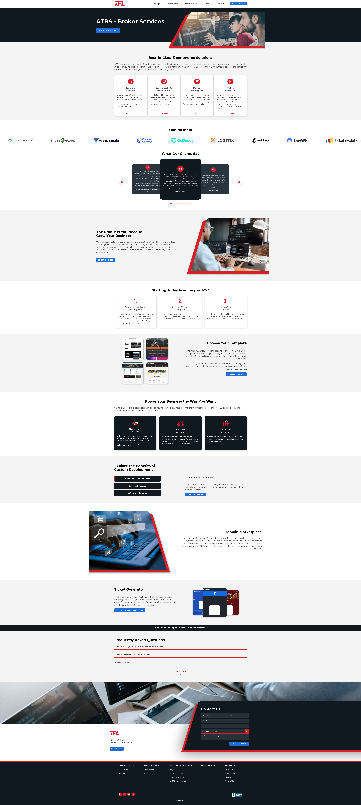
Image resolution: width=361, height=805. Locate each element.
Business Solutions (190, 4)
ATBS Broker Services (178, 781)
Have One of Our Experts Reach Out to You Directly (180, 627)
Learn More (130, 113)
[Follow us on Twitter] (124, 794)
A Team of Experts (137, 493)
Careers (228, 777)
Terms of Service (231, 781)
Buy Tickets (123, 770)
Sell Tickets (123, 773)
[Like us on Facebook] (128, 794)
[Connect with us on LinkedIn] (120, 794)
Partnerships (172, 4)
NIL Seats (148, 773)
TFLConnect (149, 770)
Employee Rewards (177, 777)
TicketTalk (229, 770)
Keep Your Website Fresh (137, 479)
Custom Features (137, 486)
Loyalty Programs (176, 773)
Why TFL (173, 770)
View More (180, 672)
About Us (220, 4)
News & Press (230, 773)
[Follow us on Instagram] (133, 794)
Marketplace (126, 766)
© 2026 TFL (180, 801)
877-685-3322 (116, 749)
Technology (208, 766)
